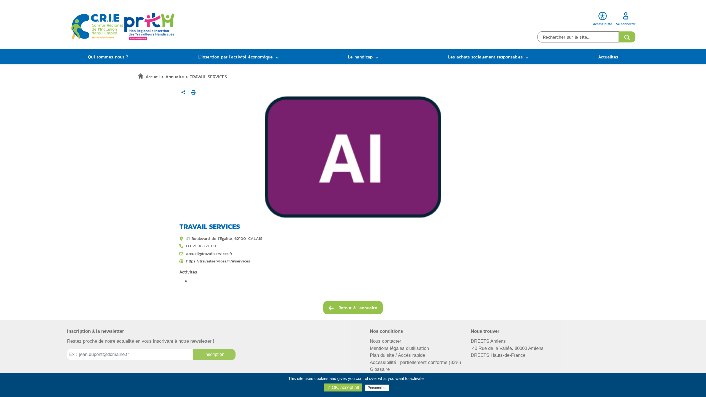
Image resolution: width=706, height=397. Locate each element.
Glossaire (380, 369)
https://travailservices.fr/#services (218, 261)
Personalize (377, 388)
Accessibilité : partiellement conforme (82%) (415, 362)
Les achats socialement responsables (485, 56)
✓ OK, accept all (343, 387)
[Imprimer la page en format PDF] (193, 92)
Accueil (153, 76)
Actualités (608, 56)
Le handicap (360, 56)
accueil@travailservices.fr (209, 254)
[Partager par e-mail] (183, 92)
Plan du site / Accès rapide (397, 355)
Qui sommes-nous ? (108, 56)
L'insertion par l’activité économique (235, 56)
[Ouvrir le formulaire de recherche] (627, 36)
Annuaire (174, 76)
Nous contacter (385, 341)
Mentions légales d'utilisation (399, 348)
